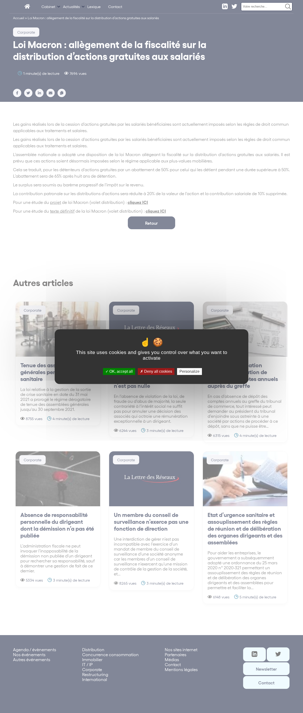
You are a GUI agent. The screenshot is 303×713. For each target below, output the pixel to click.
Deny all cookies (157, 371)
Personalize (189, 371)
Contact (115, 6)
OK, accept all (120, 371)
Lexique (94, 6)
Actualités (71, 6)
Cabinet (48, 6)
